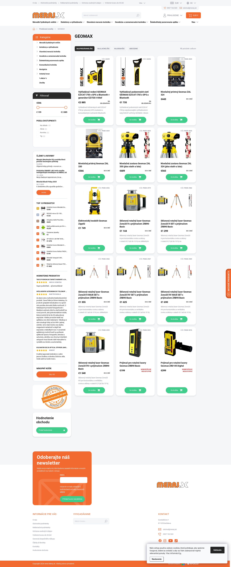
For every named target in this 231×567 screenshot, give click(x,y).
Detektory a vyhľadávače (48, 47)
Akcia (43, 129)
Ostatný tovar (44, 74)
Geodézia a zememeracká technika (52, 56)
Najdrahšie (119, 49)
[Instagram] (165, 540)
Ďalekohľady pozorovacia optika (51, 60)
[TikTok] (176, 540)
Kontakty (36, 546)
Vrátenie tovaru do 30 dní (114, 3)
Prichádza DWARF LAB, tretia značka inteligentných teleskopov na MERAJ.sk (51, 171)
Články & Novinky (39, 543)
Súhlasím (217, 550)
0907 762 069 (168, 534)
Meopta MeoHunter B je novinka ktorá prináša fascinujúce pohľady (50, 160)
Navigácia (43, 69)
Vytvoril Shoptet (174, 564)
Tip (42, 136)
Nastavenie (157, 559)
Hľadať (138, 15)
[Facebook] (160, 540)
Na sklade (45, 125)
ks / (52, 374)
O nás (35, 3)
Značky (42, 83)
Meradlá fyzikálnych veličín (49, 43)
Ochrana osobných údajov (91, 3)
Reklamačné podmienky (69, 3)
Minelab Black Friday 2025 (46, 182)
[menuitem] (46, 22)
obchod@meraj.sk (170, 529)
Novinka (44, 133)
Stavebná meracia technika (49, 52)
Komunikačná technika (48, 65)
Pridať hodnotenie (45, 430)
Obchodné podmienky (49, 3)
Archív (43, 192)
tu (180, 553)
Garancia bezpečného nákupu (44, 539)
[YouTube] (170, 540)
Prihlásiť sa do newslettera (72, 499)
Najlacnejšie (103, 49)
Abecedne (133, 49)
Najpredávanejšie (85, 49)
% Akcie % (43, 78)
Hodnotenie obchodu (40, 550)
